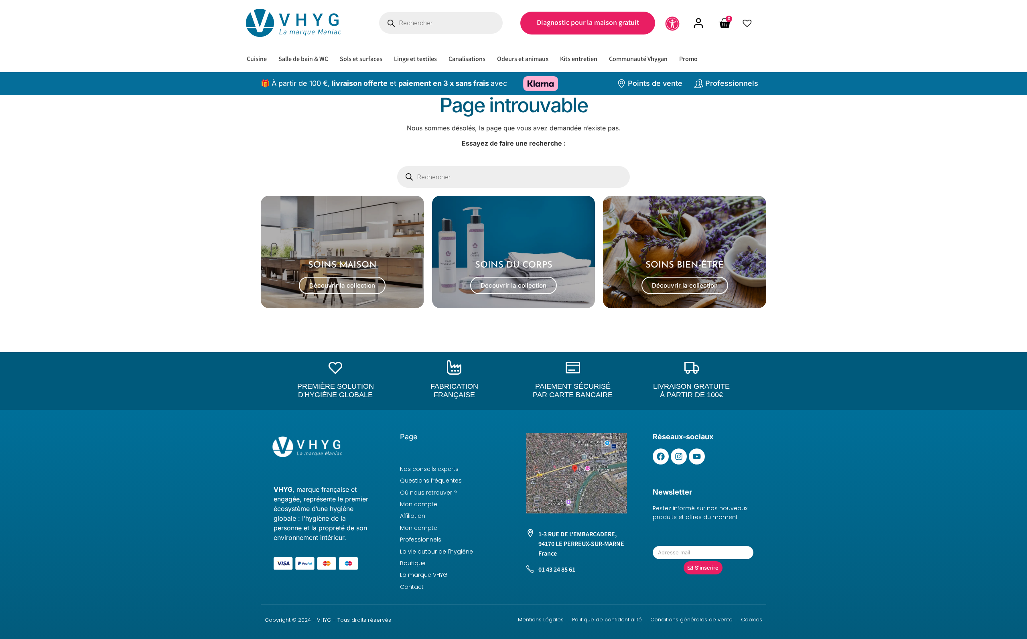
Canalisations (467, 59)
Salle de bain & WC (303, 59)
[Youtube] (697, 456)
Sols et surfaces (361, 59)
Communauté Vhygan (638, 59)
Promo (688, 59)
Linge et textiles (415, 59)
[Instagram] (679, 456)
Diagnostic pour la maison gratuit (588, 23)
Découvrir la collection (342, 285)
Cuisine (257, 59)
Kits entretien (578, 59)
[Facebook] (661, 456)
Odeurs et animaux (522, 59)
